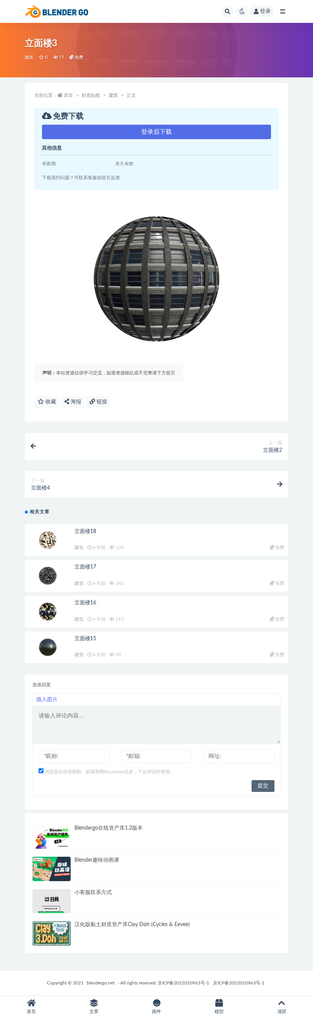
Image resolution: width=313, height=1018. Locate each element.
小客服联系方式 (93, 892)
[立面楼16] (48, 611)
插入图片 (47, 699)
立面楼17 (85, 567)
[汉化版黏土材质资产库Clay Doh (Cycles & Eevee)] (51, 933)
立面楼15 (85, 638)
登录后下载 (156, 132)
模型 (219, 1011)
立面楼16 (85, 602)
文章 (93, 1011)
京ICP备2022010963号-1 (183, 983)
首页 (68, 95)
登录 (265, 11)
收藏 (50, 402)
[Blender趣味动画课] (51, 869)
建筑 (29, 57)
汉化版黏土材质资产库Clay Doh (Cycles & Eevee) (132, 924)
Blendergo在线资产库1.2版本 (108, 828)
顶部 (281, 1011)
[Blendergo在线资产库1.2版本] (51, 837)
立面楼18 (85, 531)
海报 (75, 402)
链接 (101, 402)
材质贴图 (91, 95)
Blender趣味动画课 (96, 860)
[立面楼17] (48, 576)
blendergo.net (101, 983)
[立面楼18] (48, 540)
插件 (156, 1011)
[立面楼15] (48, 647)
